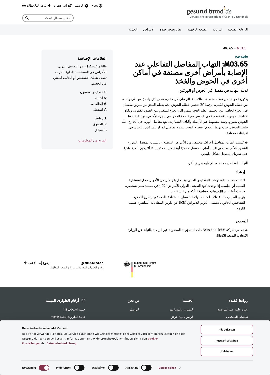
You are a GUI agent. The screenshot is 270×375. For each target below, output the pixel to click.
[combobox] (52, 18)
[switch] (79, 368)
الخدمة (133, 29)
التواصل (135, 309)
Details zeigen (167, 367)
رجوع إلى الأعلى (38, 263)
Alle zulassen (227, 329)
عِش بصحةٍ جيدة (171, 29)
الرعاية (217, 29)
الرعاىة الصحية (238, 29)
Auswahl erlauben (227, 340)
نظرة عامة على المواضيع (232, 309)
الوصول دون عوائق (182, 317)
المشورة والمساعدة (182, 309)
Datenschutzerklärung (61, 343)
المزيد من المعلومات (92, 140)
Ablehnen (227, 351)
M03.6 (241, 48)
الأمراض (148, 29)
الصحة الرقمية (197, 29)
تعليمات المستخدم (237, 317)
